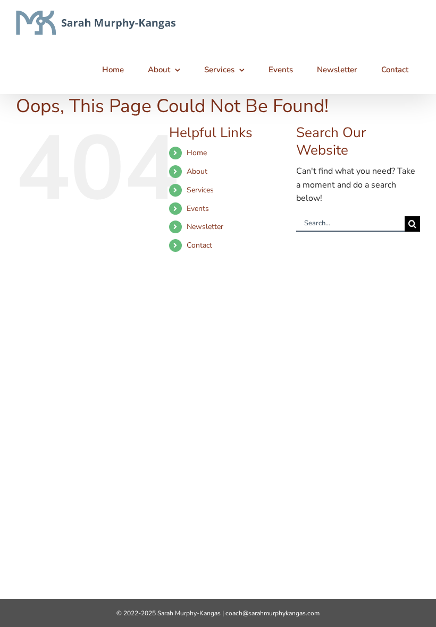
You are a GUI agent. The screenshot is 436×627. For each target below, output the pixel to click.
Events (198, 209)
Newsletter (205, 227)
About (197, 171)
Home (197, 153)
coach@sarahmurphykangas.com (272, 613)
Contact (199, 245)
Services (200, 190)
